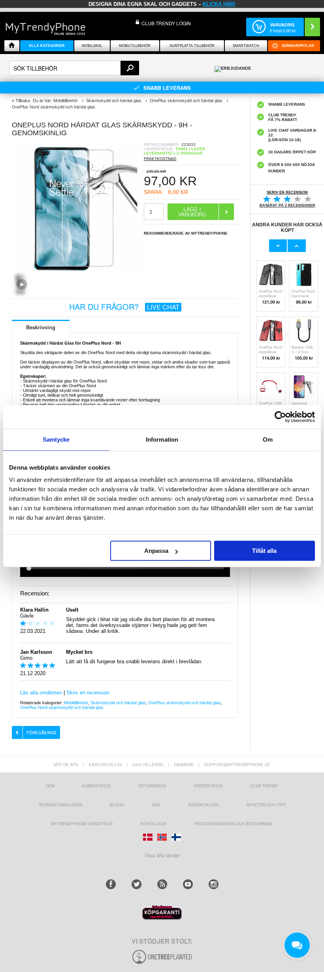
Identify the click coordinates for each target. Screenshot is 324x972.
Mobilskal (92, 46)
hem (50, 786)
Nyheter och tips (266, 805)
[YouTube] (188, 884)
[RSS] (162, 884)
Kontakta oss (203, 805)
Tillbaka (22, 100)
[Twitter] (136, 884)
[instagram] (214, 884)
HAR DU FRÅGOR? (124, 306)
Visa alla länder (162, 855)
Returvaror (152, 786)
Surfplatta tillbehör (192, 46)
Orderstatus (208, 786)
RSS (156, 805)
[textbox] (74, 68)
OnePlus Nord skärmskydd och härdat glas (62, 707)
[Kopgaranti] (162, 918)
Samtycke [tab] (56, 439)
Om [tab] (268, 439)
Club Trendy (264, 786)
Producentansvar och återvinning (233, 823)
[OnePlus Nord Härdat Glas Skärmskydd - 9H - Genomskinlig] (78, 272)
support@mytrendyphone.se (237, 764)
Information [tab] (162, 439)
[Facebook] (111, 884)
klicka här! (219, 4)
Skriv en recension (87, 693)
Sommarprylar (298, 46)
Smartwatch (246, 46)
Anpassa (156, 550)
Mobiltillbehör (135, 46)
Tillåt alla (264, 550)
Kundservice (96, 786)
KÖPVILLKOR (153, 823)
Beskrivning (40, 327)
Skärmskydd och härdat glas (118, 702)
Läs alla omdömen (41, 693)
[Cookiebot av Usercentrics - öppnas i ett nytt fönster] (280, 417)
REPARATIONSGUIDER (60, 805)
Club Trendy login (166, 23)
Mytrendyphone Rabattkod (82, 823)
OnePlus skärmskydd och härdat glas (184, 702)
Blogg (117, 805)
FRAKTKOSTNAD (160, 159)
